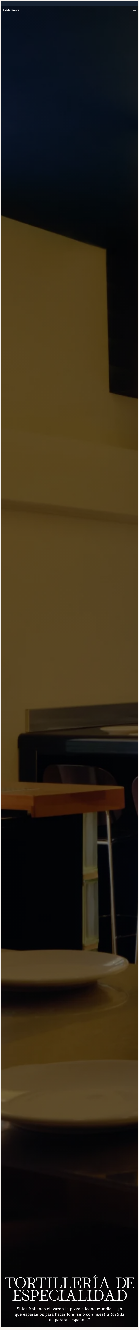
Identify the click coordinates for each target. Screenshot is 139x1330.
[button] (134, 10)
